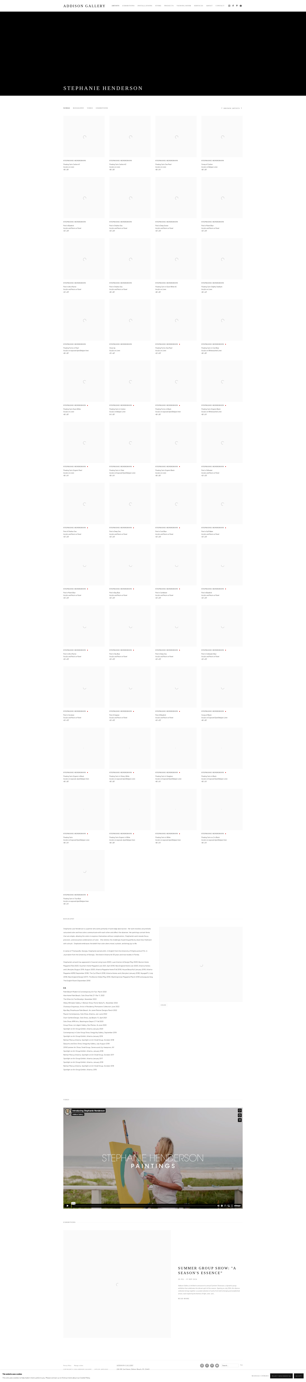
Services (198, 6)
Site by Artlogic (101, 1369)
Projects (169, 6)
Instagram (229, 6)
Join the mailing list (241, 6)
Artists (115, 6)
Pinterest (237, 6)
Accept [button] (299, 1376)
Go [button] (241, 1365)
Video (90, 108)
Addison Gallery (84, 6)
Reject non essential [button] (281, 1376)
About (209, 6)
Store (158, 6)
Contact (220, 6)
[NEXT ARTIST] (241, 108)
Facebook (233, 6)
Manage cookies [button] (78, 1365)
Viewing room (184, 6)
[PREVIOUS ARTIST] (222, 108)
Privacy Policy (67, 1365)
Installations (145, 6)
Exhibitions (128, 6)
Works (66, 108)
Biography (78, 108)
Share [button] (163, 1005)
